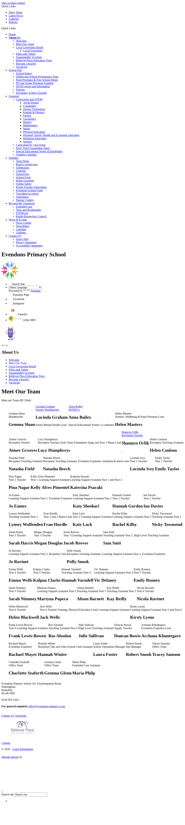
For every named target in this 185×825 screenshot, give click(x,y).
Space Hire (22, 239)
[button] (17, 28)
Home (12, 34)
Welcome (21, 40)
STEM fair (22, 213)
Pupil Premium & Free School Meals (37, 79)
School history (24, 73)
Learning (14, 96)
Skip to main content (13, 3)
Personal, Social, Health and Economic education (51, 135)
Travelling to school (27, 193)
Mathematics (30, 125)
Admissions (22, 167)
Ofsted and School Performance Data (37, 76)
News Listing (23, 222)
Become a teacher (26, 63)
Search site (7, 794)
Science (27, 141)
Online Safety (24, 183)
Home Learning (25, 180)
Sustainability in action (29, 57)
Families (13, 157)
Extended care (24, 206)
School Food (23, 177)
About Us (14, 37)
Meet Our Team (25, 44)
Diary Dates (15, 12)
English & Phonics (33, 112)
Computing (29, 105)
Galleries (14, 18)
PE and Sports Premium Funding (34, 83)
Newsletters (22, 226)
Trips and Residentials (28, 209)
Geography (29, 118)
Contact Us (15, 235)
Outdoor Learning (26, 154)
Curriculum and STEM (29, 99)
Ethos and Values (26, 53)
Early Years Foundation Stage (33, 148)
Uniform (21, 170)
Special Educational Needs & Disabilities (39, 151)
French (27, 115)
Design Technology (34, 109)
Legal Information (22, 749)
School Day (22, 174)
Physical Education (34, 131)
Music (26, 128)
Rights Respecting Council (31, 216)
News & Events (18, 219)
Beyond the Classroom (22, 203)
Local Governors (32, 50)
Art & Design (31, 102)
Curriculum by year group (31, 144)
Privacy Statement (26, 242)
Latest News (16, 15)
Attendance (22, 196)
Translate (35, 290)
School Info (15, 70)
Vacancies (21, 66)
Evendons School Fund (29, 190)
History (27, 122)
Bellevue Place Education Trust (34, 60)
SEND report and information (33, 86)
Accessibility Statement (29, 245)
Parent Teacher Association (31, 187)
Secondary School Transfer (31, 92)
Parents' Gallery (25, 200)
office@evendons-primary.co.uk (46, 706)
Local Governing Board (29, 47)
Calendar (21, 229)
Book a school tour (27, 164)
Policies (13, 22)
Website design (10, 757)
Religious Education (34, 138)
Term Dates (22, 161)
